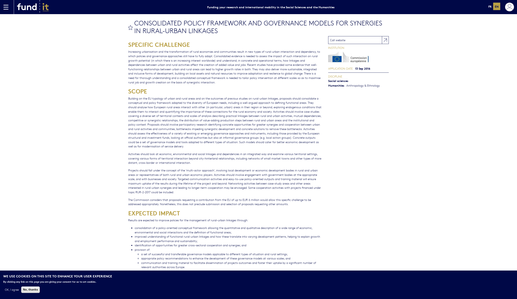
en (497, 6)
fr (490, 6)
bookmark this (130, 27)
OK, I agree (12, 289)
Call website (337, 40)
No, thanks (30, 289)
